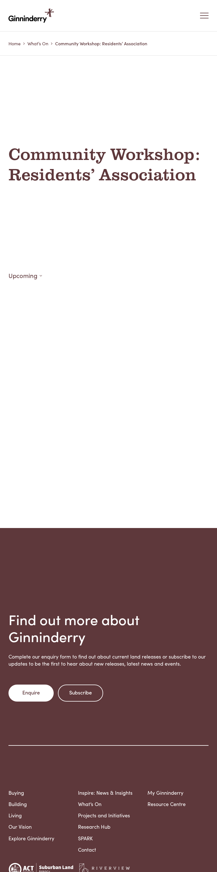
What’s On (37, 43)
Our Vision (20, 826)
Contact (87, 849)
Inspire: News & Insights (105, 792)
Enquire (31, 692)
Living (15, 815)
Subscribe (80, 692)
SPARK (85, 838)
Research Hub (94, 826)
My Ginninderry (165, 792)
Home (14, 43)
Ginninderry (32, 15)
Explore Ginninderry (31, 838)
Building (17, 804)
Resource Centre (166, 804)
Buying (16, 792)
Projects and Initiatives (104, 815)
